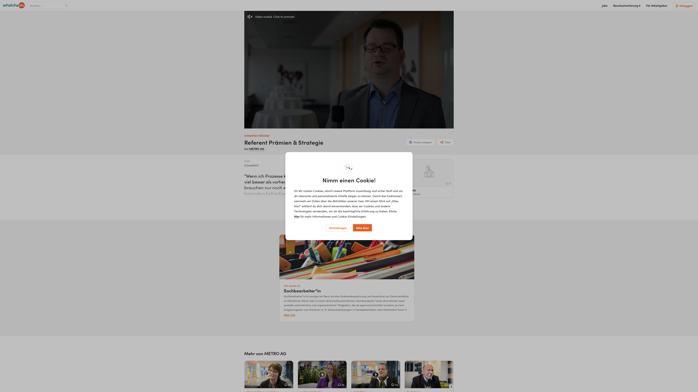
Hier (297, 216)
